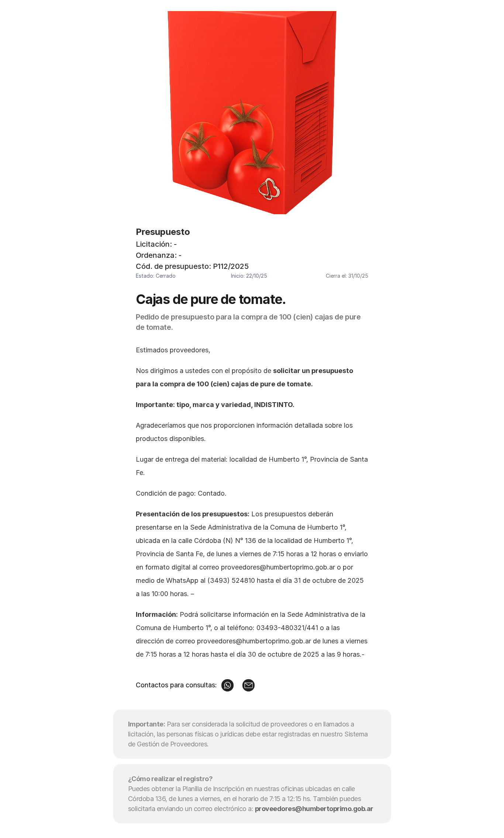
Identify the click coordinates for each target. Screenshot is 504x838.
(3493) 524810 (231, 580)
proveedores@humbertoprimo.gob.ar (278, 567)
